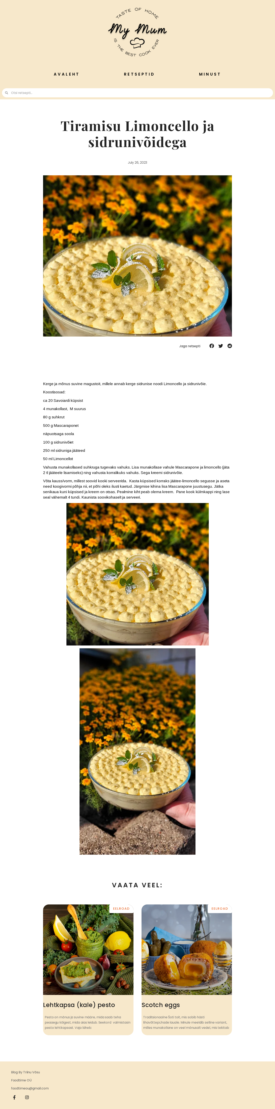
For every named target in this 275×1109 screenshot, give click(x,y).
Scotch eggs (161, 1005)
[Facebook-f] (14, 1097)
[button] (211, 346)
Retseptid (139, 74)
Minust (210, 74)
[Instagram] (27, 1097)
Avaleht (67, 74)
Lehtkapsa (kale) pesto (79, 1005)
